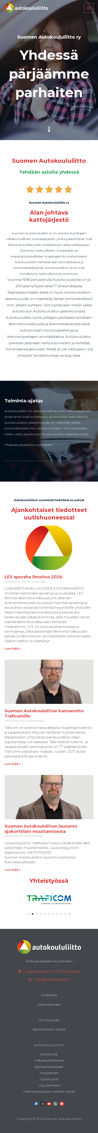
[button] (20, 900)
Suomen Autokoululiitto (49, 160)
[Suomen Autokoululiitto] (26, 8)
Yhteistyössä (49, 880)
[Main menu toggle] (89, 8)
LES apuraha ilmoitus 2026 (33, 576)
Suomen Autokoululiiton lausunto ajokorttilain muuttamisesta (41, 829)
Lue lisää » (13, 648)
